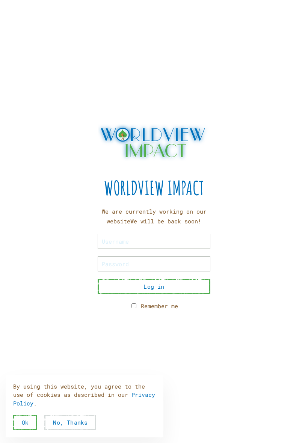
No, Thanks (70, 422)
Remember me (157, 306)
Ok (25, 422)
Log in (153, 286)
